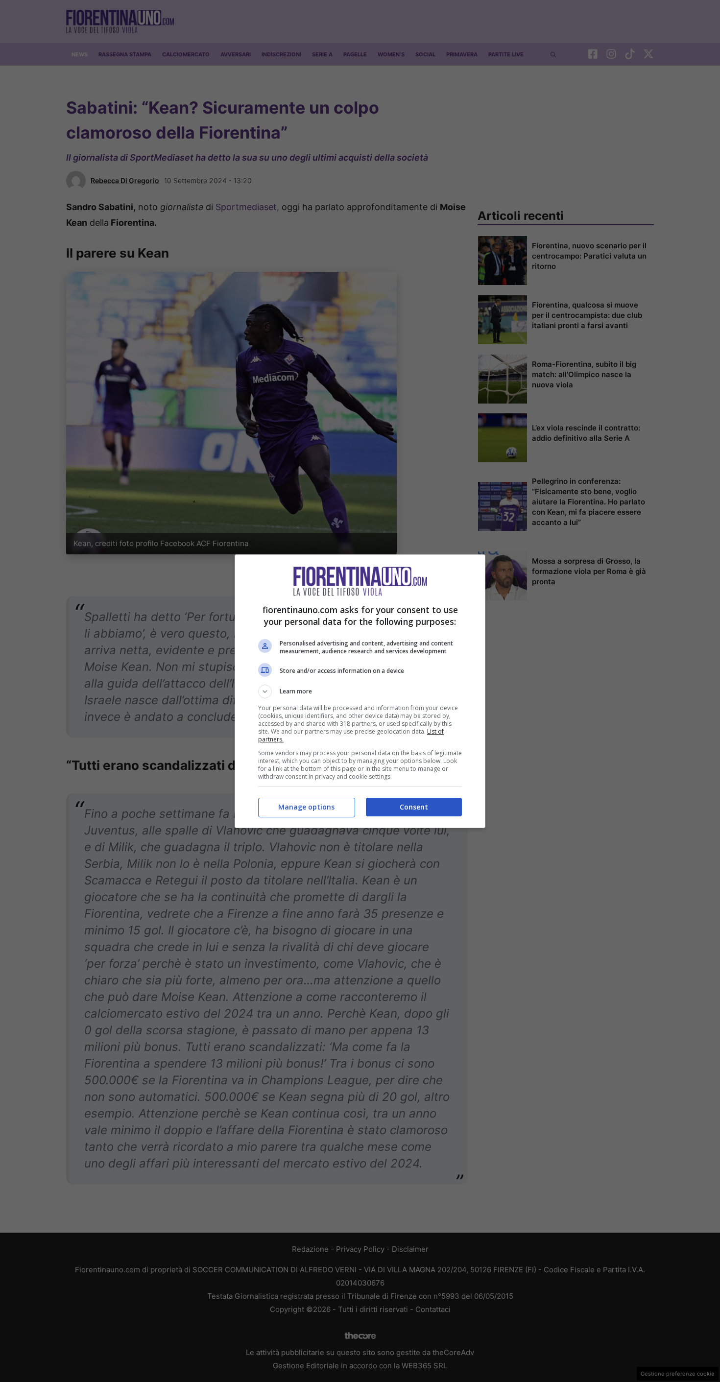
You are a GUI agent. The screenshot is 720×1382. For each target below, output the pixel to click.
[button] (360, 691)
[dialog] (360, 691)
